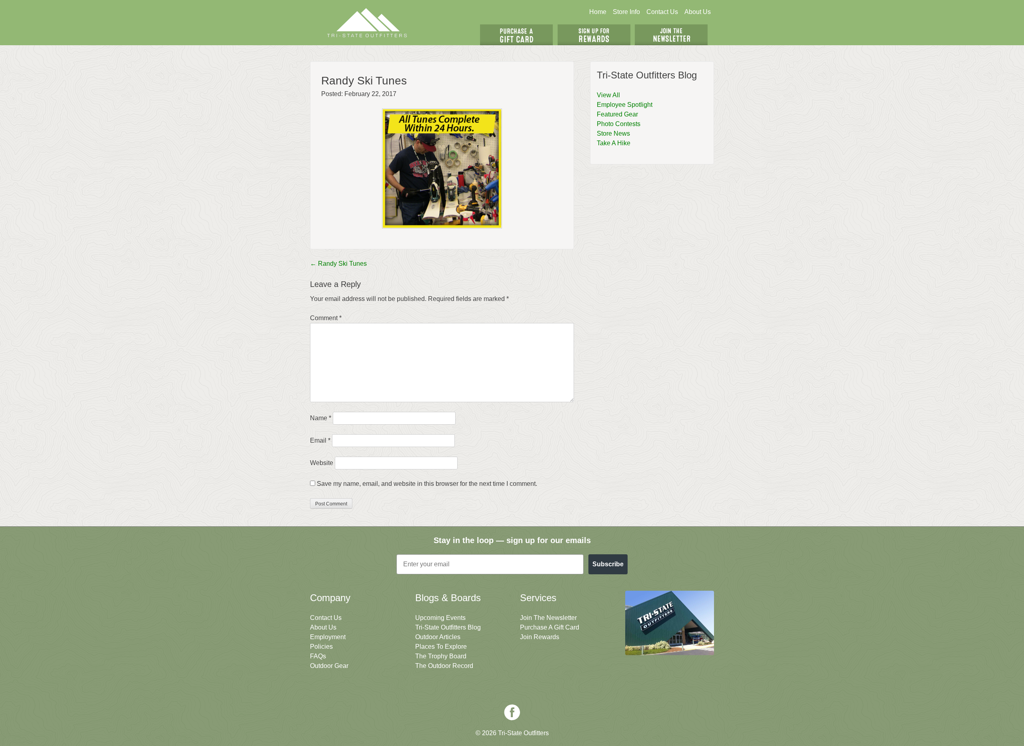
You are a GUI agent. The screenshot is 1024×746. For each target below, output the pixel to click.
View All (608, 95)
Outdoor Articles (437, 637)
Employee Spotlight (624, 104)
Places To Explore (441, 646)
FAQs (318, 656)
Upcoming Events (440, 617)
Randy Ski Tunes (338, 263)
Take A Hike (613, 143)
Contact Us (662, 11)
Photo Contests (618, 123)
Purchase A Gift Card (549, 627)
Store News (613, 133)
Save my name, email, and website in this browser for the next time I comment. (427, 483)
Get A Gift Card (516, 34)
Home (597, 11)
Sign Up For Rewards (594, 34)
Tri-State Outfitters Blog (448, 627)
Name (320, 418)
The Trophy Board (440, 656)
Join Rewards (539, 637)
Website (321, 462)
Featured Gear (617, 114)
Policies (321, 646)
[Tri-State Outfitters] (367, 22)
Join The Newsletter (671, 34)
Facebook (512, 712)
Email (320, 440)
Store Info (626, 11)
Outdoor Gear (329, 665)
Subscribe (608, 564)
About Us (697, 11)
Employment (328, 637)
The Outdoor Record (444, 665)
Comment (326, 318)
